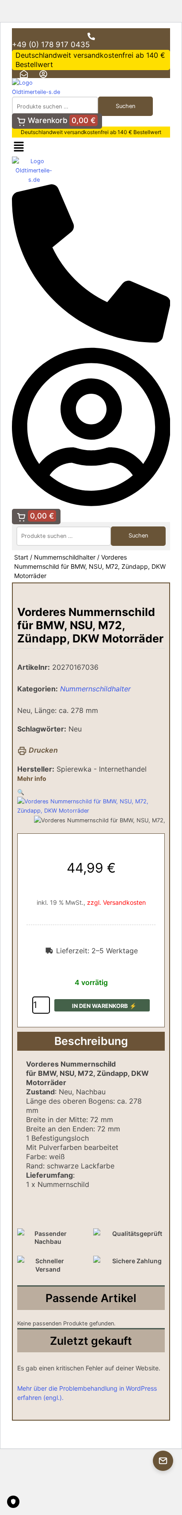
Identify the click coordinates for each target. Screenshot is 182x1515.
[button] (19, 147)
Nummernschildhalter (64, 557)
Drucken (42, 750)
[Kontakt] (163, 1461)
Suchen (125, 106)
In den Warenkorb (100, 1006)
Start (21, 557)
